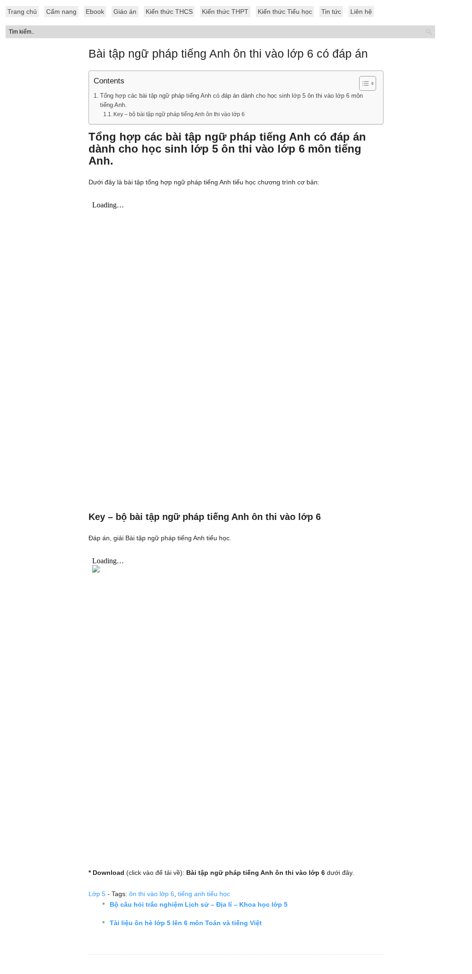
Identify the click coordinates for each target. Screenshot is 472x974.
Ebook (95, 11)
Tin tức (331, 11)
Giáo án (124, 11)
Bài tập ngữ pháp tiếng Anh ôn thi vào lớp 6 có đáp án (228, 53)
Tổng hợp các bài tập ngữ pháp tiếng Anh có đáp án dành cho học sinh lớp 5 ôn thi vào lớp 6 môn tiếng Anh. (231, 100)
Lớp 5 (97, 893)
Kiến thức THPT (225, 11)
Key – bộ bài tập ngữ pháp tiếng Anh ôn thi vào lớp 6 (179, 114)
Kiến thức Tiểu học (285, 11)
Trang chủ (22, 11)
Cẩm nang (61, 11)
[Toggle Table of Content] (363, 83)
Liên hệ (361, 11)
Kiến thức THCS (169, 11)
